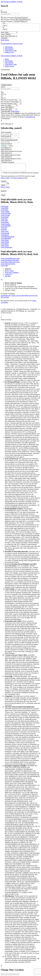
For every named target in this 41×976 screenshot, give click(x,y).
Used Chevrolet (6, 213)
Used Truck (16, 262)
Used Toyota (5, 245)
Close (3, 195)
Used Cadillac (5, 211)
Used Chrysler (5, 215)
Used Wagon (11, 264)
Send (3, 185)
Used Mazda (5, 235)
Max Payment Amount (8, 19)
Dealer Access (9, 52)
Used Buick (4, 210)
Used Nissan (5, 240)
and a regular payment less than (10, 155)
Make (2, 32)
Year (2, 92)
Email (11, 146)
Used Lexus (4, 231)
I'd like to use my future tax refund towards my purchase (21, 173)
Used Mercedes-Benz (7, 236)
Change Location (6, 85)
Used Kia (4, 229)
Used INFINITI (6, 226)
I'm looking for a (6, 147)
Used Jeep (4, 227)
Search (3, 87)
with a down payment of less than (11, 151)
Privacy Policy (5, 178)
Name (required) (6, 132)
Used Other (4, 265)
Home (7, 59)
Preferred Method (6, 144)
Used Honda (5, 222)
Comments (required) (7, 162)
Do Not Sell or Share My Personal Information (19, 286)
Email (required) (6, 136)
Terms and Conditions (12, 272)
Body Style (4, 36)
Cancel (4, 181)
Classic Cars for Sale (17, 295)
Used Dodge (5, 217)
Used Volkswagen (6, 247)
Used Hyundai (5, 224)
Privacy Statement (10, 285)
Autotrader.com (30, 117)
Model (3, 34)
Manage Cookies (10, 290)
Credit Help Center (11, 50)
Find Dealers (9, 47)
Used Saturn (5, 244)
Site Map (7, 276)
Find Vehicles (9, 49)
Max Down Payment (7, 17)
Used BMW (4, 208)
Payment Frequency (7, 21)
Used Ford (4, 219)
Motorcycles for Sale (30, 295)
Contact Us (8, 274)
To (3, 27)
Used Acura (4, 206)
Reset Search (5, 40)
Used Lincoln (5, 233)
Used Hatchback (6, 260)
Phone (9, 140)
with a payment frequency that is (11, 158)
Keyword (4, 12)
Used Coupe (16, 258)
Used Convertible (6, 258)
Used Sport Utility (6, 262)
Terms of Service (18, 178)
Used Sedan (15, 260)
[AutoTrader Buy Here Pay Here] (11, 43)
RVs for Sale (5, 297)
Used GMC (4, 220)
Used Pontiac (5, 242)
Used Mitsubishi (6, 238)
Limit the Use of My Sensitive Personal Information (21, 288)
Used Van (4, 264)
